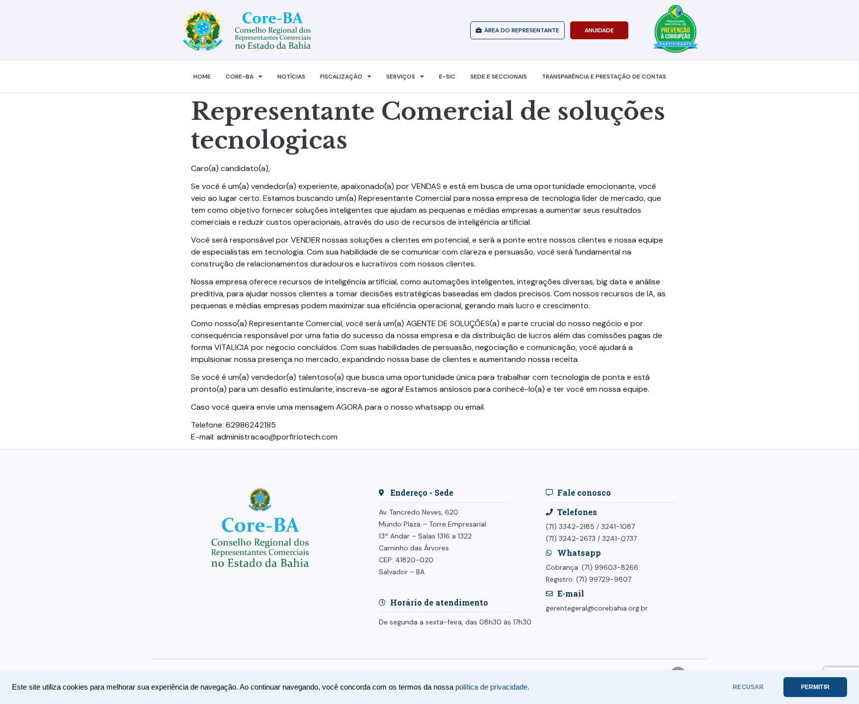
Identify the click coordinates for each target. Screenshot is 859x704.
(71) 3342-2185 (570, 526)
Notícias (291, 77)
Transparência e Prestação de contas (604, 77)
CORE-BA (240, 77)
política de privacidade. (492, 687)
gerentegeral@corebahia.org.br (597, 608)
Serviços (400, 77)
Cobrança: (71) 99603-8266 (592, 567)
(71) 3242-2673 (571, 538)
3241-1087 (618, 526)
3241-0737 (619, 538)
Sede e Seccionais (498, 77)
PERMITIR (815, 687)
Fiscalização (341, 77)
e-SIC (447, 77)
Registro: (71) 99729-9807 (588, 579)
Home (202, 77)
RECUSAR (748, 687)
